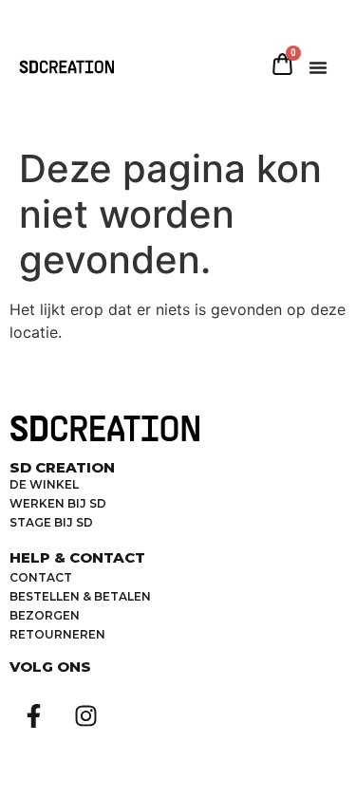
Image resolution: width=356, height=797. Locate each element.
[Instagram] (85, 716)
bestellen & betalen (80, 596)
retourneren (57, 634)
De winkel (44, 484)
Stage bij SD (51, 522)
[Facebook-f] (33, 716)
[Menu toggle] (318, 67)
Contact (40, 577)
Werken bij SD (57, 503)
